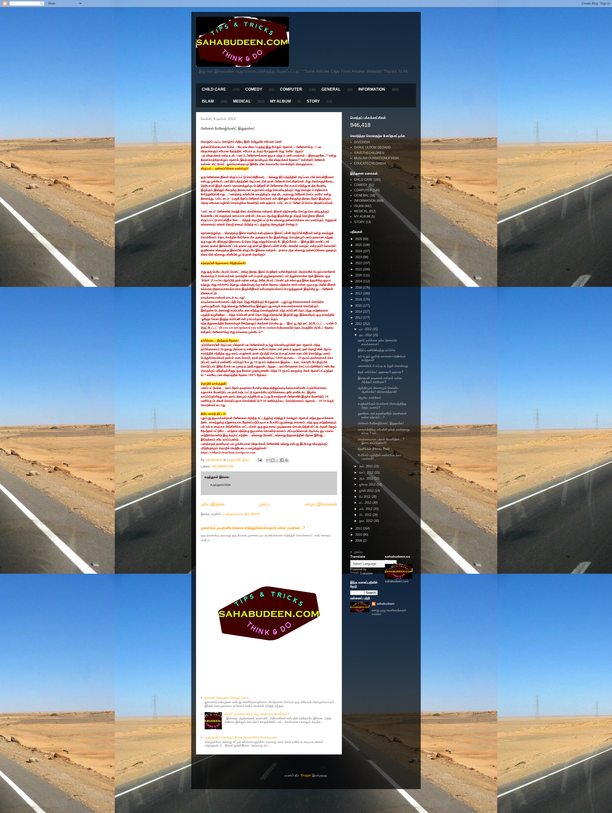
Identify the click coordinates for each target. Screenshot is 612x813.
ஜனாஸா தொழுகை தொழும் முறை (227, 697)
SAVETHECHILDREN (369, 153)
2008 (359, 540)
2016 (359, 299)
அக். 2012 (366, 466)
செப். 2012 (366, 472)
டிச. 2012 (365, 329)
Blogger (306, 775)
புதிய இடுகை (213, 504)
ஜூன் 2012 (367, 490)
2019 (359, 281)
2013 (359, 317)
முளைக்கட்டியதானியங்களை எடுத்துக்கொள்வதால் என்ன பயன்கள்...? (253, 528)
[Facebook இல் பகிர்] (281, 460)
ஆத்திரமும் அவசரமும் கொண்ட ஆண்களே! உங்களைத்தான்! (378, 389)
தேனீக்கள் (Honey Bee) (373, 449)
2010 (359, 534)
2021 (359, 269)
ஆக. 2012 (366, 478)
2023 (359, 257)
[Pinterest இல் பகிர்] (286, 460)
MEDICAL (242, 101)
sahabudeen (385, 604)
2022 (359, 263)
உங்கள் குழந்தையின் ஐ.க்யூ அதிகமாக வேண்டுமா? (256, 714)
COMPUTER (291, 89)
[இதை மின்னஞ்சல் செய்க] (268, 460)
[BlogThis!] (272, 460)
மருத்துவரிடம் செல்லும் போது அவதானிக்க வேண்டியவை (241, 737)
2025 (359, 245)
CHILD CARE (214, 89)
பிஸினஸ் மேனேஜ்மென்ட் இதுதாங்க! (381, 423)
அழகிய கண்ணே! (369, 397)
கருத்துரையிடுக (220, 484)
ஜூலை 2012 (368, 484)
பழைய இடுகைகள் (320, 504)
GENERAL (331, 89)
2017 (359, 293)
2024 (359, 251)
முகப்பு (264, 504)
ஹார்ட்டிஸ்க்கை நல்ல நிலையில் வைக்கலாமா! (377, 342)
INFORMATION (371, 89)
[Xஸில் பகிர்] (277, 460)
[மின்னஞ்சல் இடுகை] (259, 460)
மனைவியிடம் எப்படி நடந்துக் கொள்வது (383, 366)
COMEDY (253, 89)
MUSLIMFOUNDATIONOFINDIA (376, 158)
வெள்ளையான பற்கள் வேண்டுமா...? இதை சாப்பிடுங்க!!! (381, 441)
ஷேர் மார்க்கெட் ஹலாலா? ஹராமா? (380, 372)
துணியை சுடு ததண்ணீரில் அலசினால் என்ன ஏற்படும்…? (382, 415)
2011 (359, 528)
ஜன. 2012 (366, 521)
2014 (359, 311)
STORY (313, 101)
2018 (359, 287)
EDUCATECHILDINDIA (370, 163)
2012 (359, 324)
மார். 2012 (366, 509)
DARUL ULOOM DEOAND (372, 147)
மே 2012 (365, 496)
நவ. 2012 (366, 335)
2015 (359, 305)
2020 (359, 275)
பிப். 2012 (365, 515)
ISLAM (208, 101)
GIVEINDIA (362, 142)
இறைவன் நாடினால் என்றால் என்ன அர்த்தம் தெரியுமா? (380, 380)
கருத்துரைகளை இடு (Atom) (241, 514)
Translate (366, 573)
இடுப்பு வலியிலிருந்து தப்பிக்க (376, 350)
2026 (359, 239)
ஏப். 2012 (365, 502)
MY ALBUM (280, 101)
